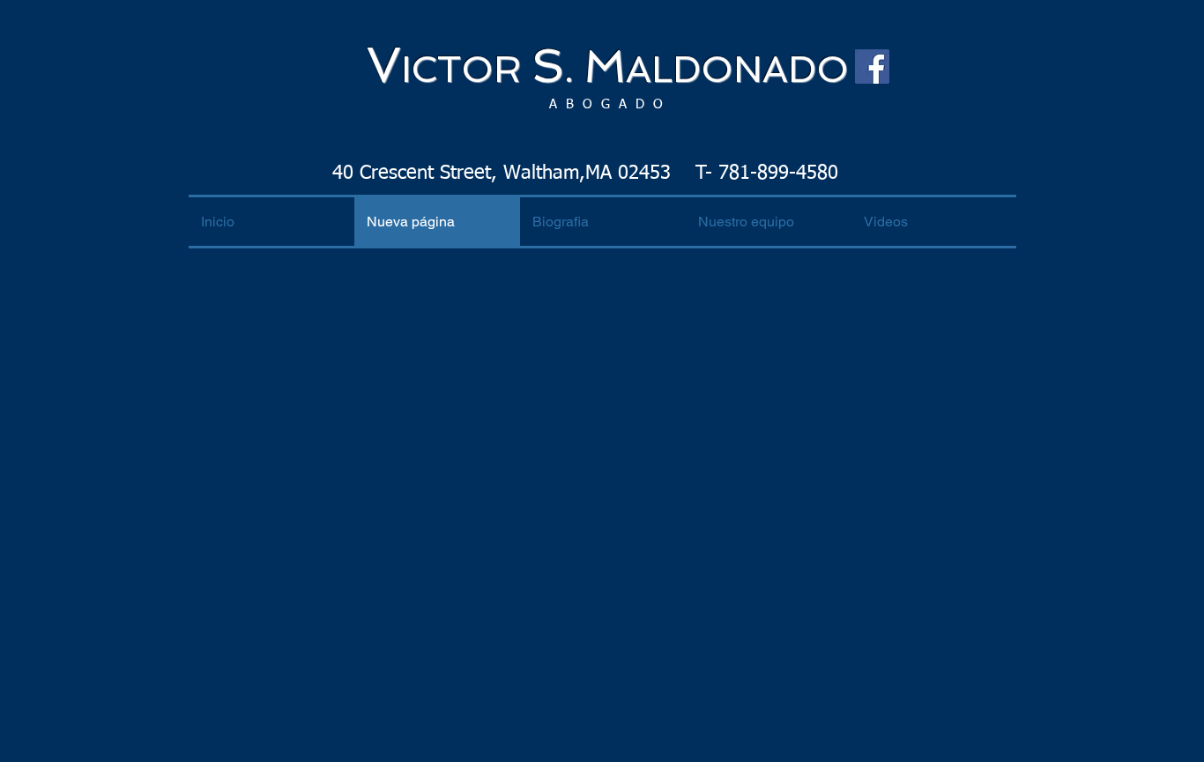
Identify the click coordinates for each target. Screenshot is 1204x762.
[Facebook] (872, 66)
